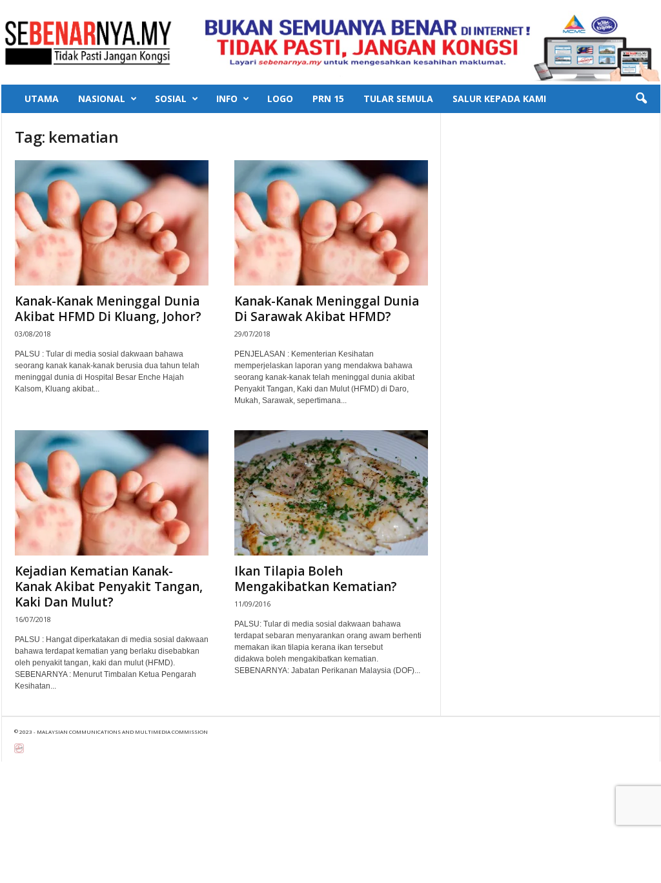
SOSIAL (171, 98)
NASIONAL (101, 98)
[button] (641, 99)
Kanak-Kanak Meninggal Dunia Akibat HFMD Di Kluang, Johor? (108, 309)
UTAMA (42, 98)
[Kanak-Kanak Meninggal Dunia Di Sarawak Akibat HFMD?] (331, 223)
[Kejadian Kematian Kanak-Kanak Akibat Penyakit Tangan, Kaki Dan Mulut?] (111, 493)
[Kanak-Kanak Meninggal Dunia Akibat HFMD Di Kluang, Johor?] (111, 223)
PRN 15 (328, 98)
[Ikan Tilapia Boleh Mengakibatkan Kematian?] (331, 493)
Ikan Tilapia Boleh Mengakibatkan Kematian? (315, 579)
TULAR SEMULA (398, 98)
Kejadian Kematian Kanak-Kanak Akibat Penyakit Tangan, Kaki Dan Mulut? (109, 586)
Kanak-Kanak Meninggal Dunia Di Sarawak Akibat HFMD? (326, 309)
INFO (227, 98)
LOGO (280, 98)
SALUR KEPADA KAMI (499, 98)
